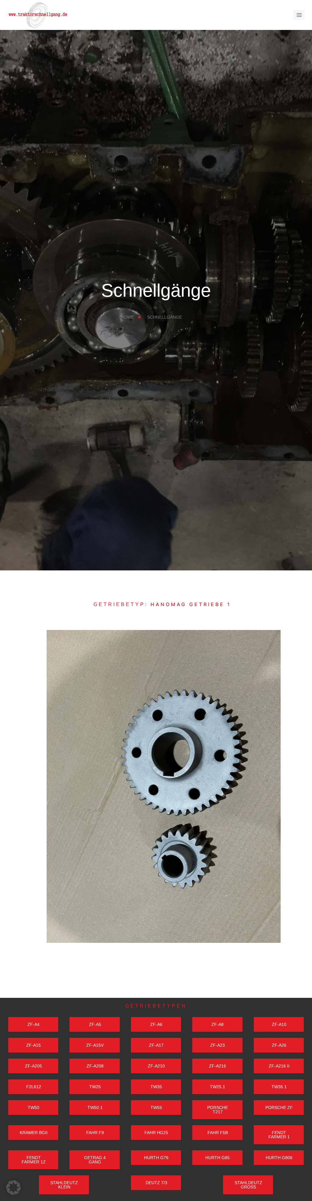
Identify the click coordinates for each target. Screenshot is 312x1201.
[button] (13, 1187)
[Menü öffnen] (299, 15)
